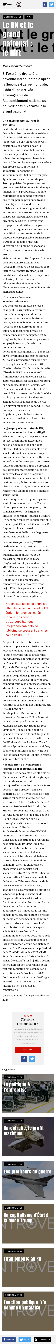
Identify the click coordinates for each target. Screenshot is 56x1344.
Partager (10, 1339)
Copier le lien (43, 1339)
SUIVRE (28, 1049)
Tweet (26, 1339)
